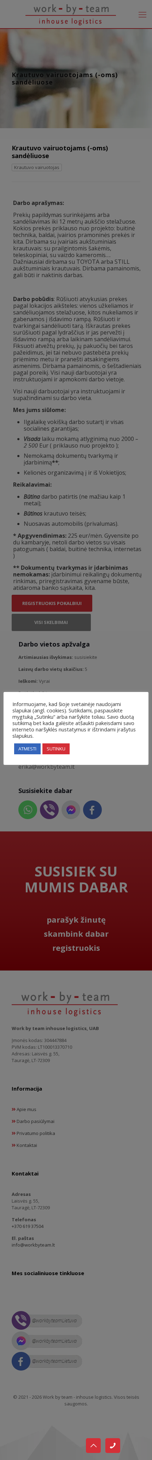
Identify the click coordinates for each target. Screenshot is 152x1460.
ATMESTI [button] (27, 748)
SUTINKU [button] (56, 748)
